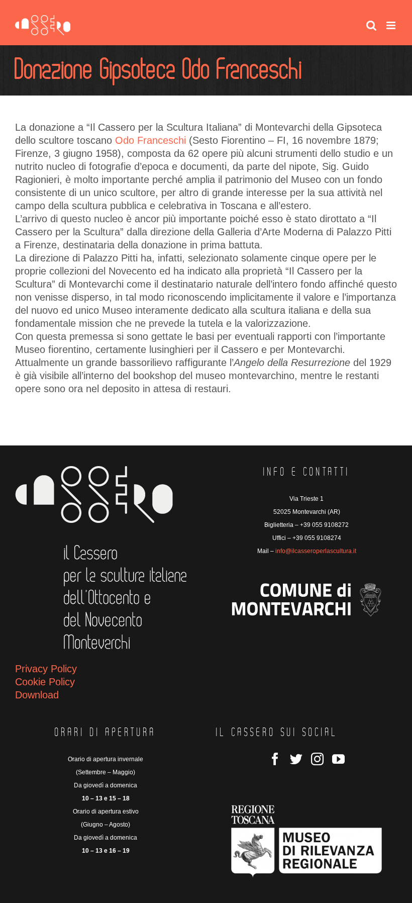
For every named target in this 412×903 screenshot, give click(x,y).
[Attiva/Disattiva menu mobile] (391, 25)
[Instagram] (317, 759)
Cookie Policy (45, 681)
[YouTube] (338, 759)
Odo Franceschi (152, 140)
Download (37, 694)
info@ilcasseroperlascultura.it (315, 551)
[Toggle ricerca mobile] (371, 25)
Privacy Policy (46, 668)
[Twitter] (296, 759)
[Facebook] (275, 759)
